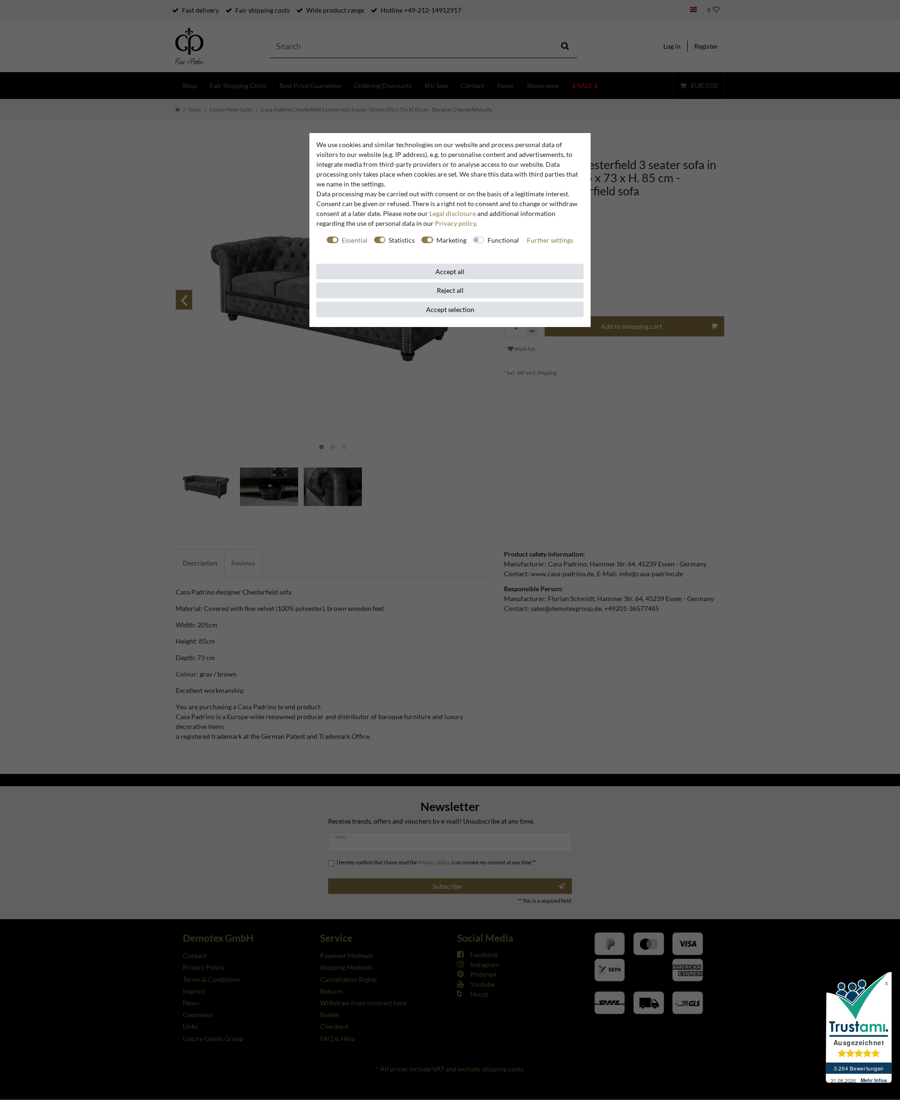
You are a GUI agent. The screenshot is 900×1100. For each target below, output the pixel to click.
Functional (503, 240)
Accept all (450, 271)
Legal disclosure (452, 213)
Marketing (451, 240)
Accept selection (450, 309)
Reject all (450, 290)
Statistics (402, 240)
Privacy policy (455, 223)
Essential (355, 240)
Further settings (550, 240)
